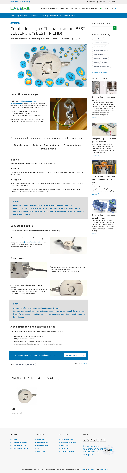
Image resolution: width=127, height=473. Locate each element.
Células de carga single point (102, 66)
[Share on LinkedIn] (86, 364)
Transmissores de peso (100, 50)
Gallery (14, 439)
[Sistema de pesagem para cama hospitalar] (104, 206)
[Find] (115, 8)
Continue (95, 118)
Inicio (12, 16)
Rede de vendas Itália (19, 445)
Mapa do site (41, 451)
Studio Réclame (103, 469)
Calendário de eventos (19, 442)
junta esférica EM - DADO (33, 242)
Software (96, 62)
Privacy (84, 469)
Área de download (42, 442)
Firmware (104, 62)
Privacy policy (65, 445)
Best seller (23, 16)
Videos (93, 8)
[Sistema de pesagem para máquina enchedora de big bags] (104, 167)
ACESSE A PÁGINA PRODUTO (75, 355)
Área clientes (41, 439)
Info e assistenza (42, 445)
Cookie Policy (90, 469)
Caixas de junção (98, 54)
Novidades (109, 8)
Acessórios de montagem (100, 42)
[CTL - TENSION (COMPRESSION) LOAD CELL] (26, 396)
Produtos (54, 8)
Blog (101, 8)
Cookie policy (65, 448)
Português (102, 2)
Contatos (91, 2)
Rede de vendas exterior (20, 448)
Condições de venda (67, 439)
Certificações (30, 364)
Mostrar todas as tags (100, 72)
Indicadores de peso (99, 46)
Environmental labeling (68, 442)
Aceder (112, 2)
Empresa (44, 8)
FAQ (38, 448)
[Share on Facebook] (81, 364)
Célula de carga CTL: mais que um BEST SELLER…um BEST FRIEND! (52, 16)
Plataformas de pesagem (100, 58)
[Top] (123, 470)
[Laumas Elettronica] (21, 10)
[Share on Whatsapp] (84, 364)
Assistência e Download (79, 8)
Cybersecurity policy (67, 451)
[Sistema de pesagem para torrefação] (104, 87)
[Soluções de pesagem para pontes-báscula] (104, 129)
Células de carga (19, 364)
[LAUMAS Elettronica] (84, 440)
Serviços (63, 8)
